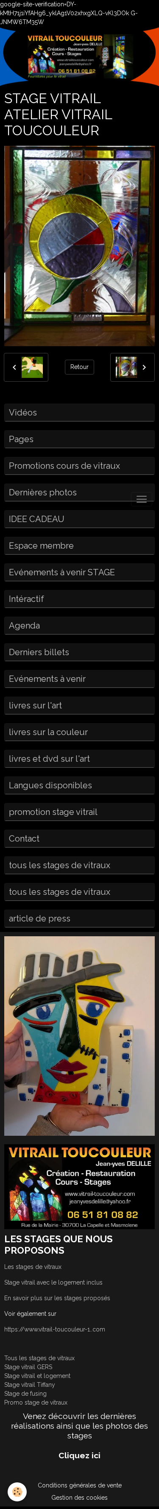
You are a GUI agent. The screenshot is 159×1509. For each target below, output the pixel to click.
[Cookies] (17, 1491)
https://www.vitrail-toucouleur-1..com (54, 1329)
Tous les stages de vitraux (39, 1358)
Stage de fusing (25, 1393)
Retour (79, 367)
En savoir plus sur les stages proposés (57, 1298)
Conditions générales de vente (80, 1485)
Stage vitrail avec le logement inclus (53, 1282)
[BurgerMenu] (141, 499)
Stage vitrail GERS (28, 1367)
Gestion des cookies (79, 1497)
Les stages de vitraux (32, 1266)
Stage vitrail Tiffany (29, 1384)
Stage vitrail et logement (37, 1375)
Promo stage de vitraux (35, 1402)
